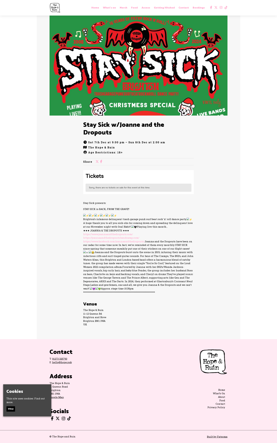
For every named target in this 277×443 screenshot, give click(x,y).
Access (146, 8)
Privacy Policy (216, 407)
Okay (11, 409)
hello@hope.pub (62, 362)
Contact (184, 8)
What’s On (219, 393)
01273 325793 (59, 358)
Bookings (199, 8)
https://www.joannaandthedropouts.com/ (108, 234)
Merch (123, 8)
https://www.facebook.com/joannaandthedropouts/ (114, 241)
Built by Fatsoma (217, 436)
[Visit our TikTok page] (225, 7)
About (221, 396)
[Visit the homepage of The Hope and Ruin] (55, 8)
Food (134, 8)
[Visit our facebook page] (210, 7)
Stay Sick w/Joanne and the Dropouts (123, 129)
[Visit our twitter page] (215, 7)
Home (95, 8)
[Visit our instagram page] (220, 7)
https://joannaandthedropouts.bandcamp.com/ (111, 237)
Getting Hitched (164, 8)
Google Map (57, 397)
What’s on (109, 8)
